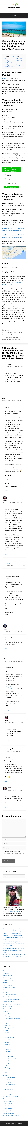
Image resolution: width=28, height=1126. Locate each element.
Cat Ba (7, 1042)
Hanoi (7, 1047)
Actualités (6, 973)
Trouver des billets (12, 187)
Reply (6, 386)
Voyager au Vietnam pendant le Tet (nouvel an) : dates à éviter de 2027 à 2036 (13, 950)
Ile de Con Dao (9, 1089)
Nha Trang (8, 1025)
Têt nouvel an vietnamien (12, 999)
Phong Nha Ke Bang (11, 1028)
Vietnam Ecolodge (8, 1113)
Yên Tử (7, 1073)
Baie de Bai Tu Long (9, 987)
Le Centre (5, 1011)
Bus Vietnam (8, 1103)
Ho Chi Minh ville (10, 1084)
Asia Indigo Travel (15, 911)
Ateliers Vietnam (8, 980)
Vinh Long (10, 1082)
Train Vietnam (9, 1106)
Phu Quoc (8, 1094)
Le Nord (5, 1030)
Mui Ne (6, 330)
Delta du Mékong (10, 1077)
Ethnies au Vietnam (8, 1001)
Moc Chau (8, 1054)
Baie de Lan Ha (9, 1037)
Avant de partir (7, 985)
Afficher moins (14, 56)
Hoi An (7, 1021)
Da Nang (7, 1016)
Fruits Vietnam (7, 1006)
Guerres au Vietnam (9, 1009)
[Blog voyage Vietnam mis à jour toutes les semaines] (14, 6)
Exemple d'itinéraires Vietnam (12, 1004)
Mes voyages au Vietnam (10, 1096)
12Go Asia (11, 190)
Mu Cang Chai (9, 1056)
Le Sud (5, 1075)
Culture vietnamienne (9, 997)
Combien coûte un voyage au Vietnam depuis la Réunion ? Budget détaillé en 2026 (13, 944)
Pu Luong (8, 1063)
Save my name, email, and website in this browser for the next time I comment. (14, 854)
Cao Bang (8, 1040)
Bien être (5, 990)
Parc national (7, 1099)
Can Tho (9, 1080)
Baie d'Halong (9, 1035)
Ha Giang (7, 1044)
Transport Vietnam (8, 1101)
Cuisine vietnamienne (9, 994)
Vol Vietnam (8, 1108)
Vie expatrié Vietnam (9, 1111)
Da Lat (7, 1013)
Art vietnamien (7, 975)
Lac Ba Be (8, 1049)
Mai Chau (8, 1051)
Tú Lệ (6, 1070)
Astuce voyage (7, 978)
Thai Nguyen (9, 1068)
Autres (5, 983)
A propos (5, 971)
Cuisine (5, 992)
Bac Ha (7, 1032)
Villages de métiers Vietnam (11, 1115)
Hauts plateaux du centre (12, 1018)
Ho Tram (7, 1087)
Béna (8, 563)
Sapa (6, 1065)
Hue (6, 1023)
